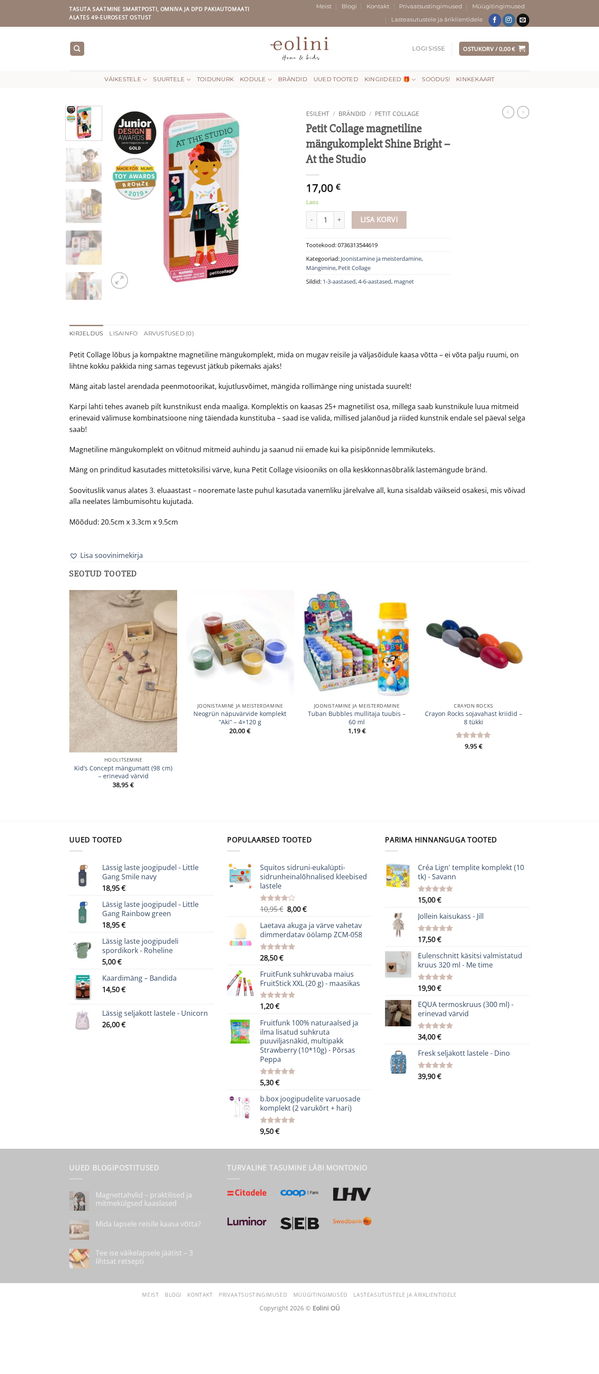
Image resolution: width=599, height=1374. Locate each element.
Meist (324, 6)
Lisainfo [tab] (123, 333)
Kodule (253, 79)
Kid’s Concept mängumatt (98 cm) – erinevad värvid (123, 772)
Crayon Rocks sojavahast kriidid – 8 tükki (473, 718)
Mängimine (320, 268)
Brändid (292, 79)
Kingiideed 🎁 (387, 79)
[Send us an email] (523, 20)
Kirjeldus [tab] (86, 333)
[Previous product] (523, 112)
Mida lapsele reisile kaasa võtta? (148, 1224)
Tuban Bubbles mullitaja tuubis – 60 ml (357, 718)
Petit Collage (397, 113)
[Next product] (508, 112)
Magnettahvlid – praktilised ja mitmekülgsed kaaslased (144, 1199)
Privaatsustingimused (430, 6)
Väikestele (122, 79)
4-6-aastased (374, 281)
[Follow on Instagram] (509, 20)
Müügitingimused (498, 6)
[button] (429, 49)
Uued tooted (336, 79)
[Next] (278, 198)
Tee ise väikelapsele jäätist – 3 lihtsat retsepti (144, 1257)
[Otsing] (77, 49)
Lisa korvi (379, 219)
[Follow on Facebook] (494, 20)
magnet (404, 281)
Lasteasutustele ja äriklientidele (437, 19)
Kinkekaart (475, 79)
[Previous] (123, 198)
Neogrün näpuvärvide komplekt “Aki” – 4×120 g (239, 718)
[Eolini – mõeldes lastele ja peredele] (299, 48)
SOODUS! (436, 79)
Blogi (349, 6)
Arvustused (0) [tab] (169, 333)
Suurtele (169, 79)
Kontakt (378, 6)
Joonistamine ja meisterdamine (381, 259)
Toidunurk (215, 79)
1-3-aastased (339, 281)
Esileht (317, 113)
